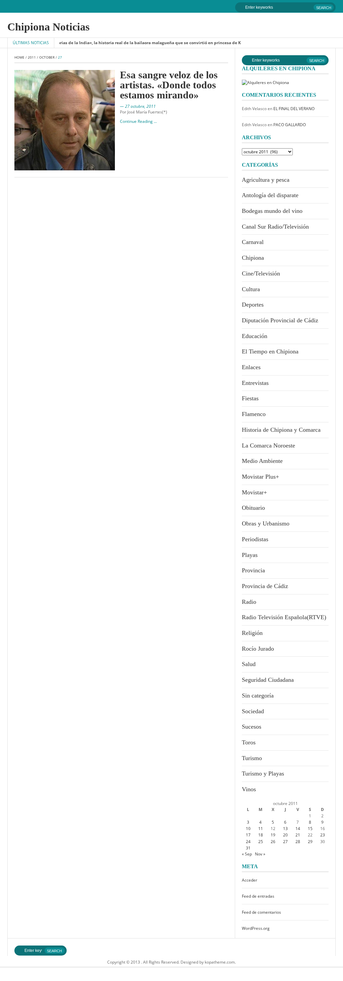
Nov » (260, 854)
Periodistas (255, 539)
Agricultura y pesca (265, 179)
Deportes (253, 304)
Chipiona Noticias (48, 27)
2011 (32, 57)
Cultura (251, 289)
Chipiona (253, 257)
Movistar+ (254, 492)
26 (273, 841)
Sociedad (253, 711)
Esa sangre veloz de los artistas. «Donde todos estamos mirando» (169, 84)
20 (285, 835)
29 (310, 841)
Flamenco (254, 414)
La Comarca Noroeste (268, 445)
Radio (249, 601)
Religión (252, 633)
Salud (249, 664)
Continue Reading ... (138, 121)
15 (310, 828)
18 (260, 835)
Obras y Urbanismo (265, 523)
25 (260, 841)
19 (273, 835)
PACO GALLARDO (289, 125)
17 (248, 835)
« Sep (247, 854)
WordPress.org (256, 928)
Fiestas (250, 398)
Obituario (253, 507)
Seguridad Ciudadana (268, 679)
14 (297, 828)
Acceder (249, 880)
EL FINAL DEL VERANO (294, 108)
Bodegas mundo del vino (272, 211)
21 (297, 835)
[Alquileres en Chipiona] (265, 82)
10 (248, 828)
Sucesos (251, 726)
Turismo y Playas (263, 773)
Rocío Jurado (258, 648)
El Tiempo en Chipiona (270, 351)
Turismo (252, 758)
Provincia (253, 570)
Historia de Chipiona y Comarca (281, 429)
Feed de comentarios (261, 912)
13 (285, 828)
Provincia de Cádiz (265, 586)
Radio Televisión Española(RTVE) (284, 617)
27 (285, 841)
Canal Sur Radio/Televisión (275, 226)
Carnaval (253, 242)
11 (260, 828)
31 (248, 848)
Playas (250, 555)
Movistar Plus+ (260, 476)
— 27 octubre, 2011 (138, 106)
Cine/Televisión (261, 273)
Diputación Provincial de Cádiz (280, 320)
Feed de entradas (258, 896)
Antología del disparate (270, 195)
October (47, 57)
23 (322, 835)
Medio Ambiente (262, 461)
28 (297, 841)
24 (248, 841)
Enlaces (251, 367)
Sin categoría (258, 695)
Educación (254, 336)
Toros (249, 742)
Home (19, 57)
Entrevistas (255, 383)
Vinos (249, 789)
